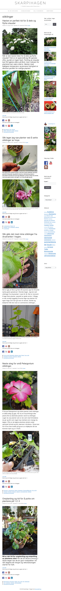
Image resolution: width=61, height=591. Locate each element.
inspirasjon (45, 227)
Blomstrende (6, 581)
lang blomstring (51, 231)
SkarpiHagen (30, 3)
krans (49, 230)
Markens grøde (18, 355)
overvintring (47, 235)
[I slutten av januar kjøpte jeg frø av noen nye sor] (53, 130)
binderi (45, 215)
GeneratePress (38, 589)
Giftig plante (46, 223)
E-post (46, 181)
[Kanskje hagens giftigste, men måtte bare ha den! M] (53, 136)
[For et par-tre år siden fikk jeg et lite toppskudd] (47, 130)
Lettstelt (45, 233)
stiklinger (16, 130)
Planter (11, 226)
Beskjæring (52, 214)
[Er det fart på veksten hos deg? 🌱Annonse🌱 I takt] (47, 148)
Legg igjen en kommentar (9, 132)
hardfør (52, 225)
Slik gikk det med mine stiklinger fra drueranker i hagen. (19, 235)
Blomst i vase (50, 215)
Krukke (51, 230)
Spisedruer (15, 356)
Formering (10, 356)
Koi (47, 230)
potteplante (12, 227)
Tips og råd (26, 355)
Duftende (46, 222)
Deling (5, 130)
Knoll (45, 230)
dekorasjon (50, 218)
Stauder (13, 129)
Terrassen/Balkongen (27, 490)
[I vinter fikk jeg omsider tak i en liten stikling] (53, 148)
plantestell (9, 130)
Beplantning (46, 214)
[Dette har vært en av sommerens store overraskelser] (47, 142)
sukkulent (45, 247)
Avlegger (5, 227)
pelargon (18, 491)
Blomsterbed (6, 129)
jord (4, 582)
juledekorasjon (46, 228)
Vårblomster (52, 253)
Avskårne (50, 212)
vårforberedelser (18, 582)
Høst (10, 129)
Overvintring (11, 581)
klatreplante (52, 228)
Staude (49, 245)
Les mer (4, 115)
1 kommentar (6, 228)
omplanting (8, 582)
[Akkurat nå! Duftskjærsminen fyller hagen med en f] (53, 142)
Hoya (9, 227)
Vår (14, 226)
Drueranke (6, 356)
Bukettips (46, 218)
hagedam (46, 225)
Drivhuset (6, 490)
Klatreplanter (11, 355)
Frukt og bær (6, 355)
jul (48, 227)
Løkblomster (50, 233)
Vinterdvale (46, 253)
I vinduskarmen (7, 226)
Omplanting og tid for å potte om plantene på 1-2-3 (18, 499)
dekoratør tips (47, 220)
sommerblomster (23, 491)
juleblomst (51, 227)
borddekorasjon (53, 217)
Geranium (14, 491)
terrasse (50, 247)
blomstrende (47, 217)
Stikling (53, 244)
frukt (50, 222)
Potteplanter (20, 490)
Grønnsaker (50, 223)
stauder (12, 130)
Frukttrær (53, 222)
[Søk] (54, 24)
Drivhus (53, 220)
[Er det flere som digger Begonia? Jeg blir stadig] (47, 136)
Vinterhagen (27, 581)
